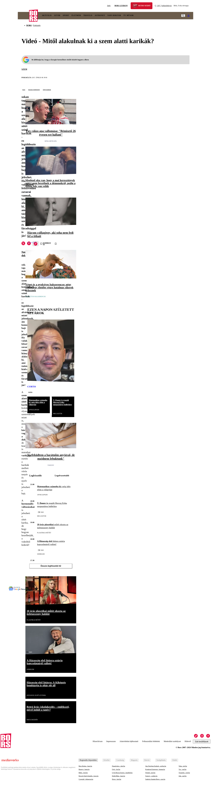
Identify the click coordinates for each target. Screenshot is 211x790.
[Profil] (189, 16)
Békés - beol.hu (83, 773)
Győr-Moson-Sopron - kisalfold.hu (122, 773)
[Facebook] (208, 736)
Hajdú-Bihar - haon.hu (118, 776)
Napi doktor (114, 15)
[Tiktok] (196, 736)
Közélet (107, 760)
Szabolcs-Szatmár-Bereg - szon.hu (155, 779)
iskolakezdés (32, 720)
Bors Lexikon (121, 6)
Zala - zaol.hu (182, 776)
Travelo (87, 15)
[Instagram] (202, 736)
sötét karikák (47, 89)
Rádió (174, 760)
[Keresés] (183, 15)
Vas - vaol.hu (182, 769)
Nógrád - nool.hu (150, 773)
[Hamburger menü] (23, 16)
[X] (23, 244)
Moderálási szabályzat (172, 741)
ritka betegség (51, 141)
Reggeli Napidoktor (34, 89)
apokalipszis (34, 410)
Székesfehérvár (164, 6)
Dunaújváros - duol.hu (118, 766)
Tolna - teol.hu (183, 766)
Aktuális (47, 15)
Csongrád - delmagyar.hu (86, 779)
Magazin (134, 760)
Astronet (100, 15)
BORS (29, 25)
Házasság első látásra (36, 695)
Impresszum (111, 741)
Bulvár (147, 760)
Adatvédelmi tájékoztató (129, 741)
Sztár (57, 15)
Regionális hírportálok (88, 760)
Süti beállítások (201, 742)
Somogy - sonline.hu (151, 776)
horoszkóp (31, 242)
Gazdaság (120, 760)
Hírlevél (188, 741)
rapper (30, 392)
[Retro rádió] (136, 6)
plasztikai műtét (44, 533)
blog (23, 89)
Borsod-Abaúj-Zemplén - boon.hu (88, 776)
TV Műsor (128, 15)
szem (24, 69)
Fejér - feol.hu (116, 769)
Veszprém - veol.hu (184, 773)
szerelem (41, 554)
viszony (50, 465)
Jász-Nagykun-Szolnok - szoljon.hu (155, 766)
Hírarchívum (97, 741)
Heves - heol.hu (116, 779)
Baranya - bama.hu (84, 769)
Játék (109, 6)
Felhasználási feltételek (151, 741)
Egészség (36, 25)
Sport (66, 15)
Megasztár (57, 413)
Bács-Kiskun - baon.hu (85, 766)
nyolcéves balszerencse (35, 296)
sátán (27, 192)
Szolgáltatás (161, 760)
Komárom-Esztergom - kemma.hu (155, 769)
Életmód (76, 15)
